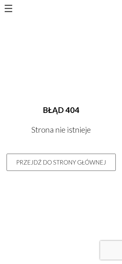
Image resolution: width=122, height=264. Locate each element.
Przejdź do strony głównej (61, 162)
